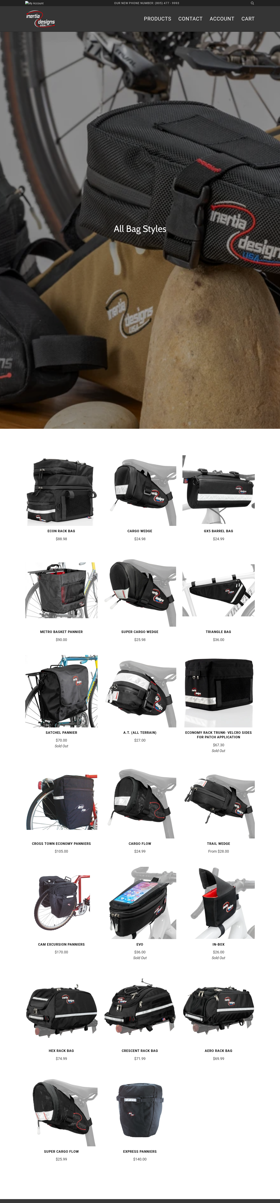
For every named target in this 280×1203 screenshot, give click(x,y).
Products (157, 19)
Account (222, 19)
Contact (190, 19)
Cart (248, 19)
